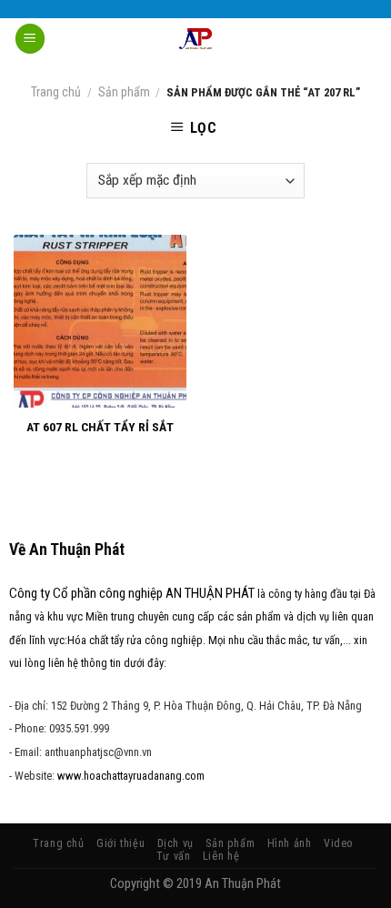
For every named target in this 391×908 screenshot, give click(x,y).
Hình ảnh (289, 843)
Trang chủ (56, 92)
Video (339, 843)
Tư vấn (173, 856)
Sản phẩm (124, 92)
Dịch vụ (175, 843)
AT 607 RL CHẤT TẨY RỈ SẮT (100, 426)
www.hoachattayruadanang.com (131, 775)
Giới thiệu (120, 843)
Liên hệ (221, 856)
